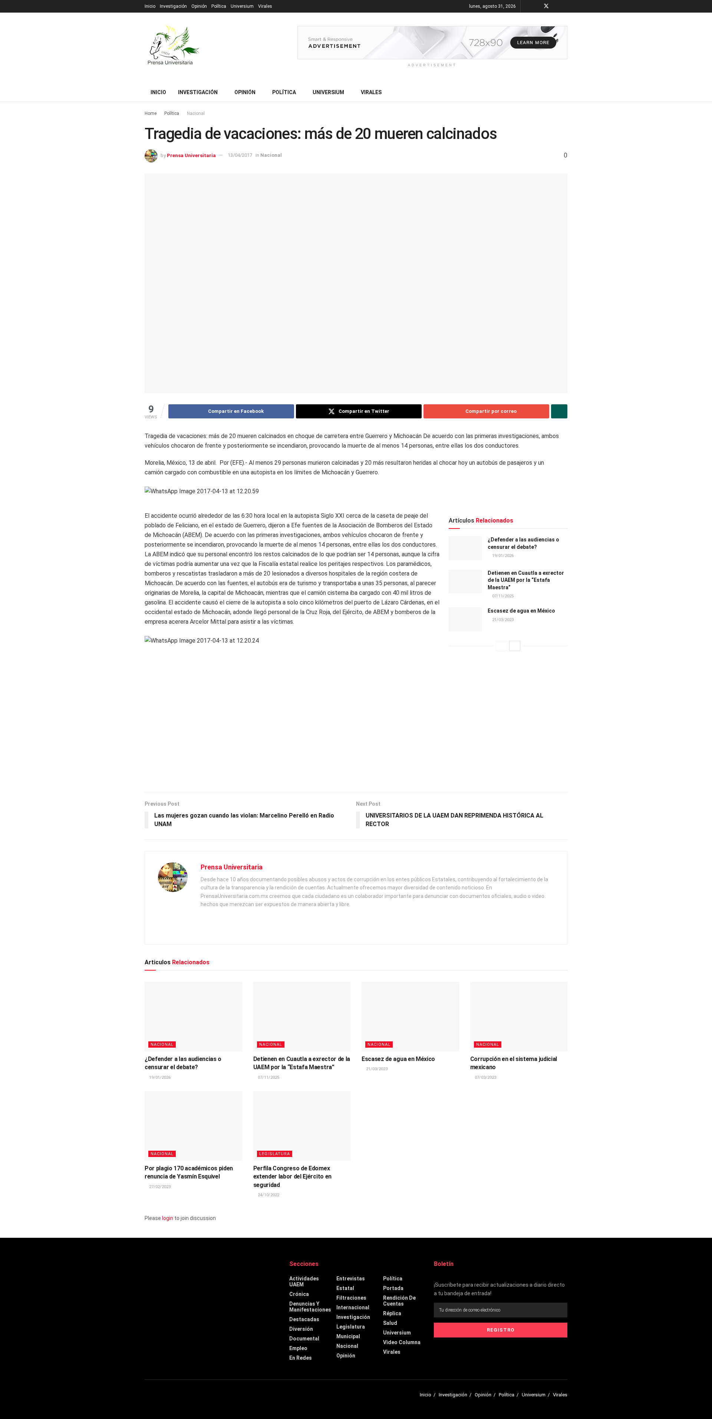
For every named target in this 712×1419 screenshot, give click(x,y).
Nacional (196, 113)
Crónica (299, 1294)
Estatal (345, 1288)
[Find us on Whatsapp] (565, 6)
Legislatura (274, 1153)
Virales (265, 6)
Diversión (301, 1329)
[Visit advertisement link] (432, 42)
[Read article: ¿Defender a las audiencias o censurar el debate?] (465, 548)
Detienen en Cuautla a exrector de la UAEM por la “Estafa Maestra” (526, 580)
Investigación (173, 6)
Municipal (348, 1336)
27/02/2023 (159, 1186)
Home (150, 113)
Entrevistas (350, 1279)
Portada (393, 1288)
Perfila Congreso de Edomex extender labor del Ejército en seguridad (292, 1176)
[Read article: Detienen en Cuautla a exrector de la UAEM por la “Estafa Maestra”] (465, 581)
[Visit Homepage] (173, 48)
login (167, 1218)
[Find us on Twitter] (546, 6)
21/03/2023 (502, 619)
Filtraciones (351, 1298)
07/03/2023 (485, 1077)
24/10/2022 (268, 1195)
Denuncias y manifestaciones (310, 1307)
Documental (304, 1339)
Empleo (298, 1348)
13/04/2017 (240, 155)
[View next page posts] (514, 646)
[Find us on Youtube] (556, 6)
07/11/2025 (502, 596)
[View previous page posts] (501, 646)
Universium (242, 6)
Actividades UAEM (304, 1281)
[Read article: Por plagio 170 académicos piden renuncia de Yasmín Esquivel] (193, 1126)
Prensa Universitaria (191, 155)
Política (218, 6)
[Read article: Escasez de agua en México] (465, 619)
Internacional (352, 1307)
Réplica (392, 1313)
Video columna (402, 1342)
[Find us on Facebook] (536, 6)
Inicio (150, 6)
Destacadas (304, 1319)
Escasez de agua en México (521, 611)
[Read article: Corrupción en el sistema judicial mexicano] (519, 1016)
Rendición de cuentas (399, 1301)
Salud (390, 1323)
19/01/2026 (502, 555)
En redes (300, 1358)
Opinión (199, 6)
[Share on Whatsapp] (559, 411)
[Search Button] (564, 92)
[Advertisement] (356, 729)
